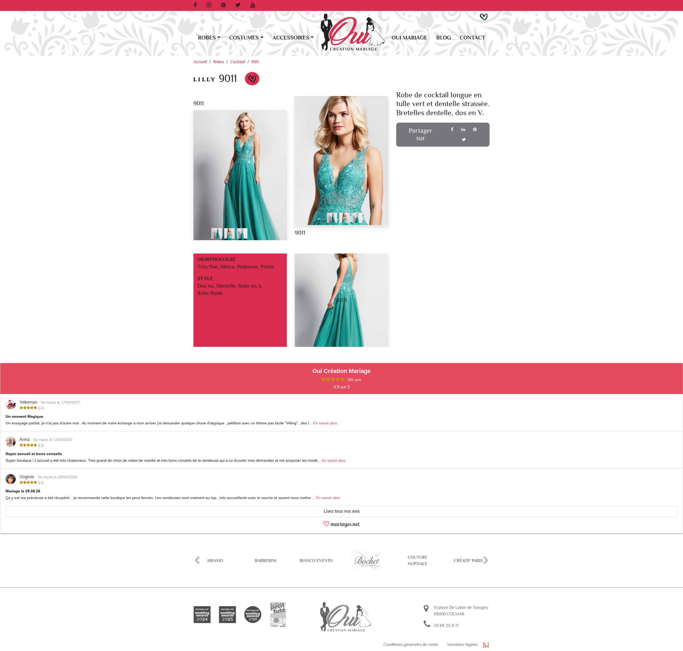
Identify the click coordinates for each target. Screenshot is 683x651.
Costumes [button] (244, 38)
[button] (484, 16)
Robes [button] (207, 38)
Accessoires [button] (290, 38)
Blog (443, 38)
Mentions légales (462, 644)
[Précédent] (197, 560)
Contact (472, 38)
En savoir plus (325, 423)
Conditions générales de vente (410, 644)
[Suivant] (486, 560)
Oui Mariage (409, 38)
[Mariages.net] (341, 526)
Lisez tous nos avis (342, 511)
